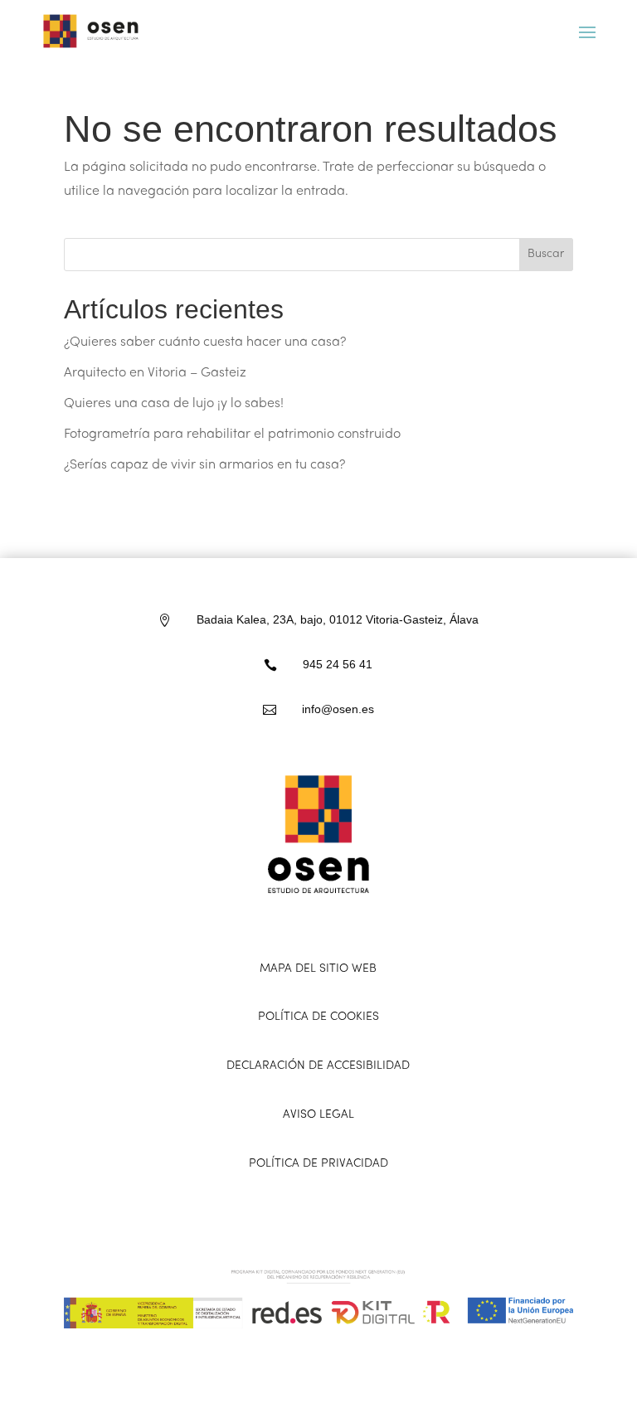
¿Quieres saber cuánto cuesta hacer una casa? (205, 342)
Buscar (546, 254)
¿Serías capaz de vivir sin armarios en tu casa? (204, 465)
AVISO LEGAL (318, 1114)
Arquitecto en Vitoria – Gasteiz (155, 373)
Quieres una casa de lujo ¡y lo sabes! (174, 403)
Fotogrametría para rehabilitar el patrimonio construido (232, 434)
